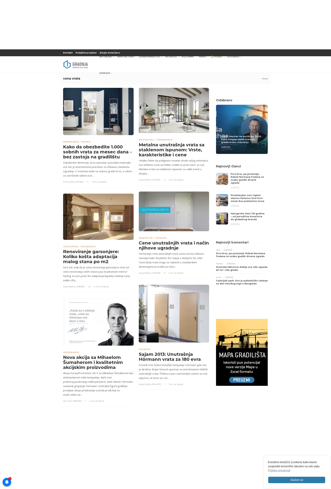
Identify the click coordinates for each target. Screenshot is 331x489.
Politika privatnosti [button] (279, 470)
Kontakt (68, 52)
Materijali (147, 140)
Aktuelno (105, 56)
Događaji (233, 56)
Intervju (171, 56)
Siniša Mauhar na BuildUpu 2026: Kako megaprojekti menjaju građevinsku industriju (241, 139)
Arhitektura (125, 56)
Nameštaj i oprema (153, 238)
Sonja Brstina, (145, 180)
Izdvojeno (71, 246)
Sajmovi (145, 349)
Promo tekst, (68, 182)
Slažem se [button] (296, 479)
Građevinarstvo (149, 56)
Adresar (104, 73)
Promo (86, 142)
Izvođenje (88, 246)
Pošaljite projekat (86, 52)
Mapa (202, 56)
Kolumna (188, 56)
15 (89, 286)
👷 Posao (216, 56)
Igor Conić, (68, 401)
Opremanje (71, 142)
